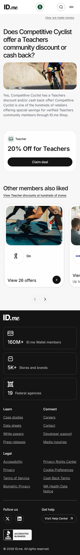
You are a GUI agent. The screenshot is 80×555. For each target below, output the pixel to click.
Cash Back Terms (56, 478)
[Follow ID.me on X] (7, 518)
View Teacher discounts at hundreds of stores (34, 195)
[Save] (56, 212)
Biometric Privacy (16, 486)
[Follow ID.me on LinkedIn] (19, 518)
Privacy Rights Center (60, 462)
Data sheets (12, 425)
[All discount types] (40, 7)
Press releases (14, 442)
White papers (13, 434)
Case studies (13, 417)
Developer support (57, 434)
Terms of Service (16, 478)
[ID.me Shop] (13, 7)
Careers (49, 417)
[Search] (61, 7)
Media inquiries (55, 442)
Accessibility (13, 462)
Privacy (9, 470)
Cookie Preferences (58, 470)
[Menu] (71, 6)
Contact (49, 425)
